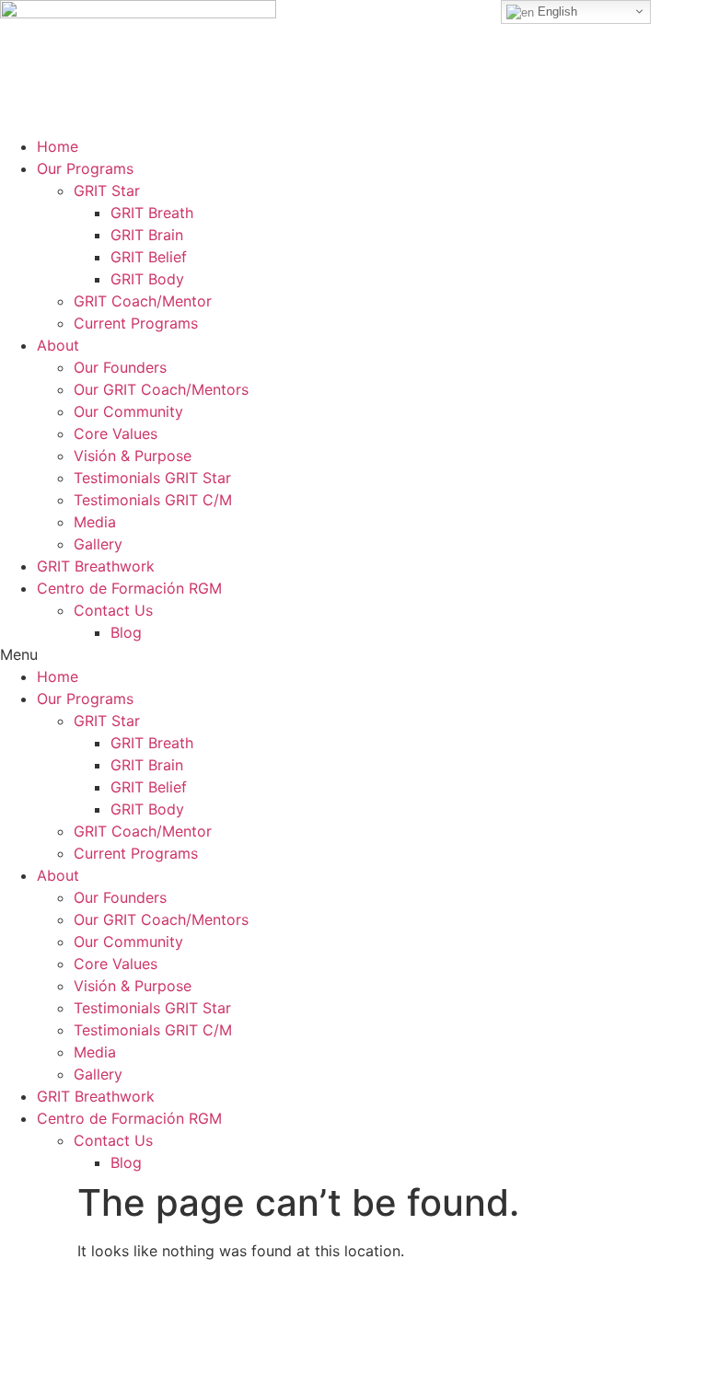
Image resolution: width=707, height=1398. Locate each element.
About (58, 345)
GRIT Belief (148, 257)
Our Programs (85, 168)
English (555, 11)
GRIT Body (147, 279)
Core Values (115, 433)
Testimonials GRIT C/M (153, 500)
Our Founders (120, 367)
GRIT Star (107, 190)
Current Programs (136, 323)
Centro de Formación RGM (129, 588)
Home (57, 146)
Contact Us (113, 610)
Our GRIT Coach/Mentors (161, 389)
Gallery (98, 544)
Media (95, 522)
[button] (353, 654)
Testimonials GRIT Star (152, 477)
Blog (126, 632)
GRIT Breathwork (96, 566)
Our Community (128, 411)
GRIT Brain (146, 234)
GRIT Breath (151, 212)
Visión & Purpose (132, 455)
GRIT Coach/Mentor (143, 301)
